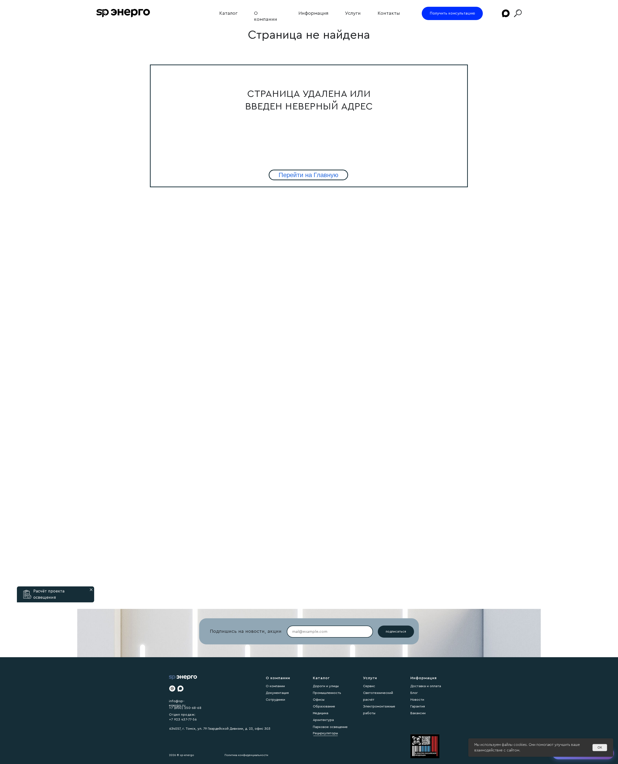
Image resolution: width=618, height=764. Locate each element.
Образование (324, 706)
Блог (414, 693)
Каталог (228, 13)
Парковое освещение (330, 727)
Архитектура (323, 720)
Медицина (320, 713)
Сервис (369, 686)
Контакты (389, 13)
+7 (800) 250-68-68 (185, 708)
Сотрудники (275, 699)
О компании (275, 686)
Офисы (318, 699)
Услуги (353, 13)
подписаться (396, 631)
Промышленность (327, 693)
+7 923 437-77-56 (183, 719)
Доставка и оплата (425, 686)
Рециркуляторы (325, 733)
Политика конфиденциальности (246, 755)
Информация (313, 13)
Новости (417, 699)
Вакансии (418, 713)
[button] (27, 594)
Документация (277, 693)
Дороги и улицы (326, 686)
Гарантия (417, 706)
